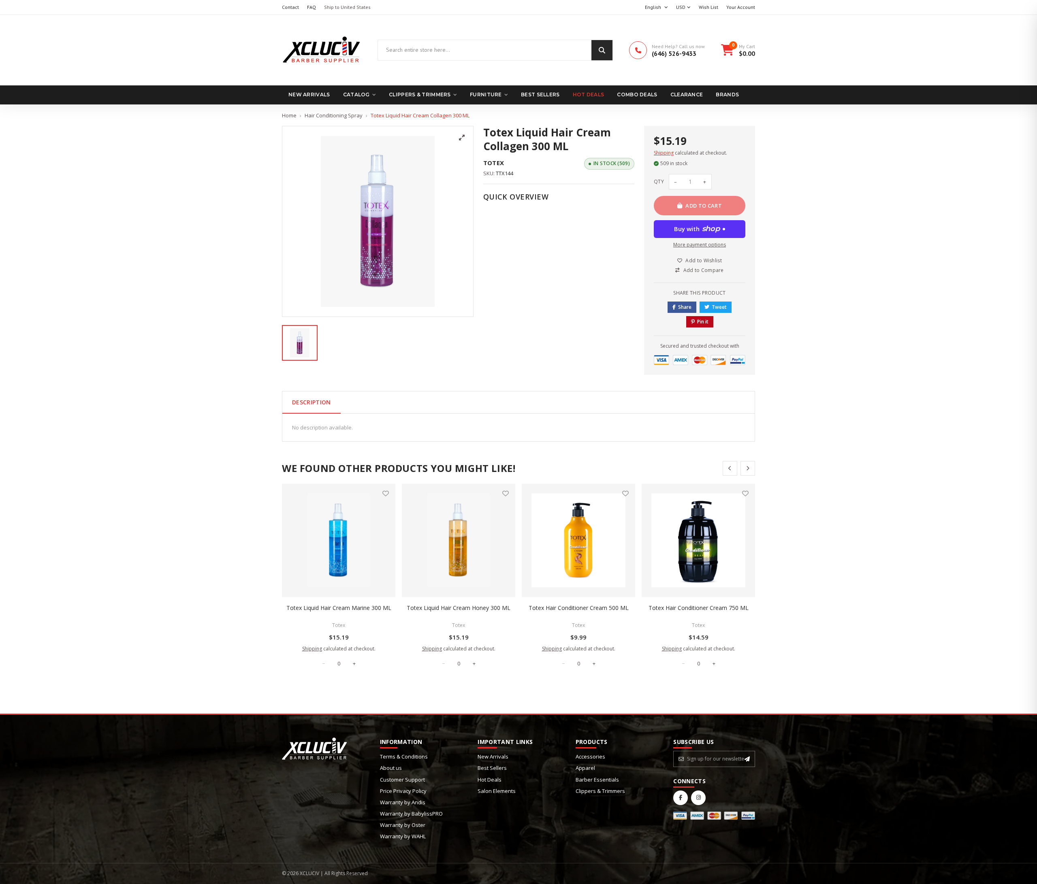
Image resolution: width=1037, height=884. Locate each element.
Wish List (708, 7)
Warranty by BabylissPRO (411, 813)
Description (311, 402)
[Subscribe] (747, 759)
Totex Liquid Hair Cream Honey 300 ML (458, 608)
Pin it (702, 321)
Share (684, 307)
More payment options (699, 244)
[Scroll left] (730, 468)
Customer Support (402, 779)
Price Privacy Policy (403, 791)
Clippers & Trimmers (420, 94)
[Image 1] (300, 343)
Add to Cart (703, 205)
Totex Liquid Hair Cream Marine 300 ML (338, 608)
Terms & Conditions (404, 756)
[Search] (601, 50)
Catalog (356, 94)
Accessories (590, 756)
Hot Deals (588, 94)
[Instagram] (698, 797)
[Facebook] (680, 797)
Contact (290, 7)
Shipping (664, 152)
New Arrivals (309, 94)
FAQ (311, 7)
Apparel (585, 767)
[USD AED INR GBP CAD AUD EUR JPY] (683, 7)
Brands (727, 94)
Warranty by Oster (402, 825)
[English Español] (656, 7)
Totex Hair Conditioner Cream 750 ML (699, 608)
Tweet (719, 307)
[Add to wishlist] (385, 493)
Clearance (686, 94)
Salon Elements (497, 791)
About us (391, 767)
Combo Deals (637, 94)
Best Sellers (540, 94)
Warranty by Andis (402, 802)
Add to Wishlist (703, 260)
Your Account (740, 7)
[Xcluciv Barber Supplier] (321, 50)
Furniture (486, 94)
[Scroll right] (747, 468)
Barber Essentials (597, 779)
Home (289, 115)
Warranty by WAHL (403, 836)
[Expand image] (461, 137)
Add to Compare (703, 270)
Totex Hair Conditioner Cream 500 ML (579, 608)
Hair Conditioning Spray (334, 115)
